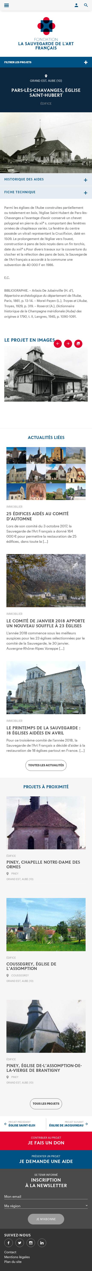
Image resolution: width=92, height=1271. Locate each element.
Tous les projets (46, 1104)
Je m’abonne (46, 1219)
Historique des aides (24, 179)
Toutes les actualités (46, 765)
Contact (10, 1252)
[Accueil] (46, 33)
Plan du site (13, 1262)
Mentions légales (17, 1257)
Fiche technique (20, 192)
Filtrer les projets (17, 62)
